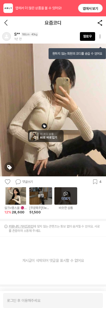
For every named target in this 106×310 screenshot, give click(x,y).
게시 (96, 300)
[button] (6, 36)
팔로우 (87, 36)
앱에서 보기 (90, 9)
